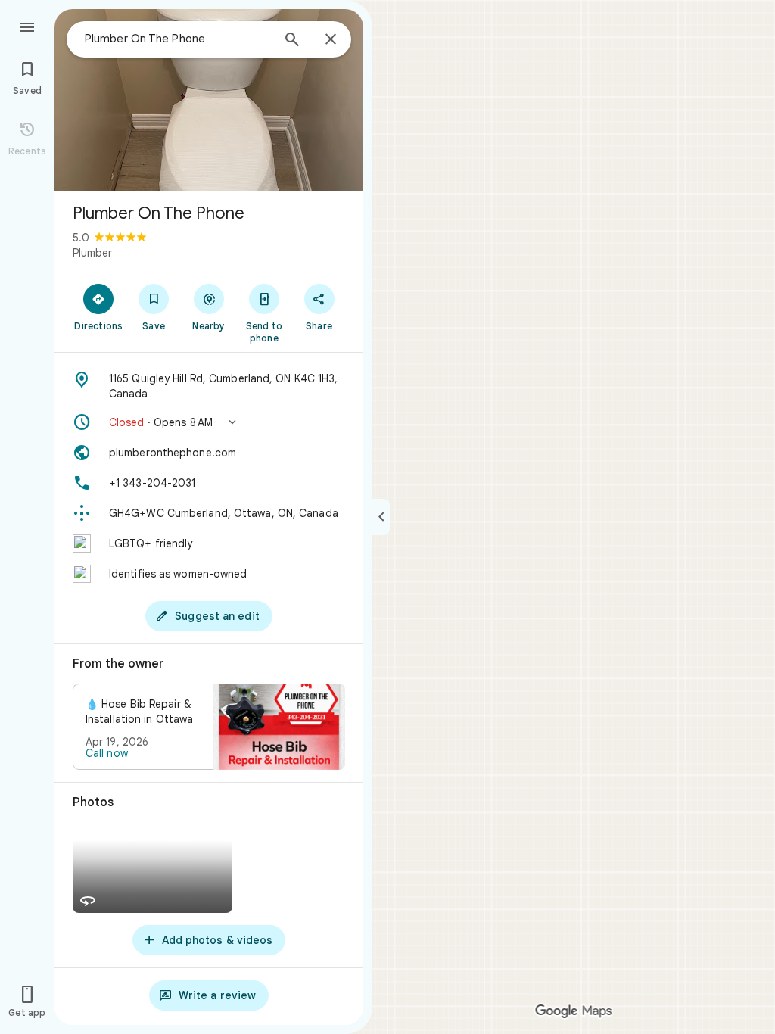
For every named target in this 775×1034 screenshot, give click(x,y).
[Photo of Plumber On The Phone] (208, 100)
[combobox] (178, 39)
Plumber (92, 253)
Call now (107, 753)
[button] (208, 422)
